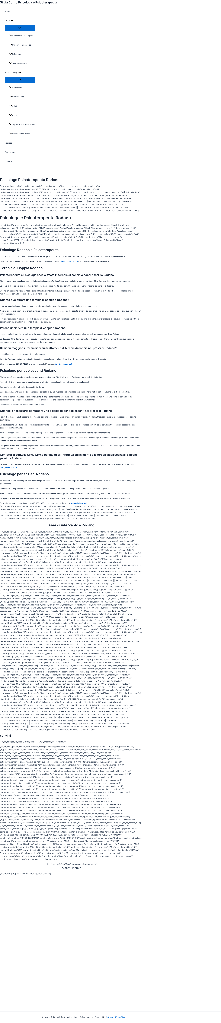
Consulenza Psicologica (22, 35)
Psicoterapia (17, 54)
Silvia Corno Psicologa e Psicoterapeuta (28, 2)
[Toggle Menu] (20, 28)
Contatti (8, 161)
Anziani (15, 115)
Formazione (10, 152)
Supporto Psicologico (21, 45)
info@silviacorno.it (69, 261)
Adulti (14, 106)
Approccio (9, 143)
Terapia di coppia (19, 63)
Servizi (7, 20)
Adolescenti (17, 87)
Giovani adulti (18, 97)
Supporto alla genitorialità (23, 124)
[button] (11, 20)
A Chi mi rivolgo (12, 72)
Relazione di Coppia (21, 133)
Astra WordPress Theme (116, 1017)
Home (7, 11)
